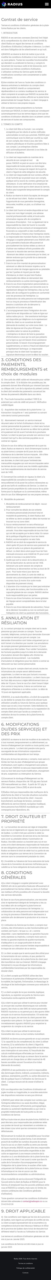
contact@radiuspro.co (32, 1201)
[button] (47, 4)
